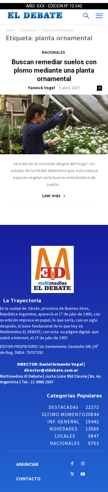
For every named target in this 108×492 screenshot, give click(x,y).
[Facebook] (72, 464)
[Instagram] (82, 464)
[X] (72, 474)
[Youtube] (82, 474)
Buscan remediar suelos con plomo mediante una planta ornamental (54, 70)
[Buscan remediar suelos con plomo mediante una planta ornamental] (54, 124)
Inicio (10, 30)
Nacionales (53, 52)
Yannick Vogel (41, 87)
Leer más (51, 195)
